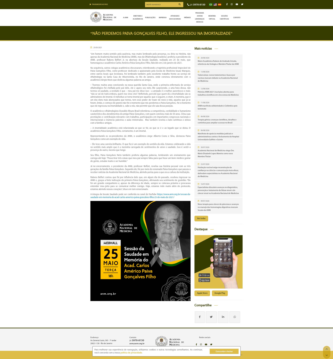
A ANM (125, 17)
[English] (215, 5)
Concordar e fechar (224, 351)
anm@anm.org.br (136, 344)
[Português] (210, 5)
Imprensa (162, 17)
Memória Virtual (212, 17)
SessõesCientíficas (224, 17)
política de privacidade (131, 353)
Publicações (150, 17)
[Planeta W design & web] (241, 355)
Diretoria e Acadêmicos (138, 17)
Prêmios (187, 17)
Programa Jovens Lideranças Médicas (199, 17)
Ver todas (201, 218)
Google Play (219, 293)
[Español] (219, 5)
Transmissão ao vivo (100, 4)
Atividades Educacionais (175, 17)
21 (197, 5)
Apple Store (202, 293)
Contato (236, 17)
